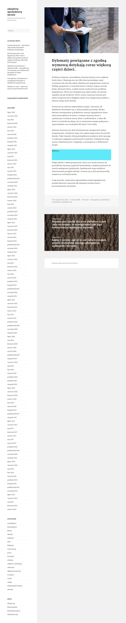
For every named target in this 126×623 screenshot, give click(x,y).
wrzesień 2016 (12, 454)
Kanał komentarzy (13, 611)
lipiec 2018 (11, 388)
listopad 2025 (12, 142)
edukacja (10, 538)
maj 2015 (10, 502)
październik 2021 (13, 289)
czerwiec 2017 (12, 425)
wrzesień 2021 (12, 292)
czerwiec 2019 (12, 362)
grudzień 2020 (12, 322)
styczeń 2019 (11, 373)
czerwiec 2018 (12, 392)
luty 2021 (10, 314)
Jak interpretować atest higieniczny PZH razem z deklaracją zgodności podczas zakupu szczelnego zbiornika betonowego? (17, 57)
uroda (9, 578)
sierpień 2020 (12, 333)
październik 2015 (13, 487)
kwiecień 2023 (12, 230)
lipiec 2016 (11, 462)
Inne (9, 542)
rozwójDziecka (104, 200)
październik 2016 (13, 450)
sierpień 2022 (12, 252)
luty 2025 (10, 167)
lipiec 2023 (11, 223)
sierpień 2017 (12, 417)
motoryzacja (11, 549)
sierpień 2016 (12, 458)
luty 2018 (10, 403)
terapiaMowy (56, 202)
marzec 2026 (11, 127)
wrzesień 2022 (12, 248)
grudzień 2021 (12, 281)
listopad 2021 (12, 285)
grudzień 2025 (12, 138)
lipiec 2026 (11, 112)
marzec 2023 (11, 234)
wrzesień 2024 (12, 182)
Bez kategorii (12, 527)
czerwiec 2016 (12, 465)
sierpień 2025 (12, 145)
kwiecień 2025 (12, 160)
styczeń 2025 (11, 171)
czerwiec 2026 (12, 116)
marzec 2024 (11, 201)
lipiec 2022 (11, 256)
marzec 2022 (11, 270)
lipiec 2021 (11, 300)
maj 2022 (10, 263)
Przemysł (10, 556)
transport (10, 575)
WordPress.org (12, 614)
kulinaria (10, 545)
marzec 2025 (11, 164)
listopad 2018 (12, 381)
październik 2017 (13, 414)
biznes (9, 531)
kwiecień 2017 (12, 432)
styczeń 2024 (11, 208)
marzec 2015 (11, 509)
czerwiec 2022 (12, 259)
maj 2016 (10, 469)
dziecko (10, 534)
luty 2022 (10, 274)
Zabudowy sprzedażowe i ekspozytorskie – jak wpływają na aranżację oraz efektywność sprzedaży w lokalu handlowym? (18, 70)
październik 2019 (13, 355)
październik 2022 (13, 245)
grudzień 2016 (12, 447)
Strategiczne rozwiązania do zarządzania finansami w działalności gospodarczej (17, 80)
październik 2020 (13, 326)
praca (9, 553)
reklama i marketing (14, 564)
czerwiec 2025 (12, 153)
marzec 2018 (11, 399)
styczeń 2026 (11, 134)
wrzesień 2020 (12, 329)
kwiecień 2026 (12, 123)
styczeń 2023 (11, 237)
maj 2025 (10, 156)
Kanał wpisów (12, 607)
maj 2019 (10, 366)
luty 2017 (10, 439)
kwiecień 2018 (12, 395)
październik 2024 (13, 178)
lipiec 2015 (11, 495)
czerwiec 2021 (12, 303)
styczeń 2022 (11, 278)
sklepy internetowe (14, 571)
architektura (11, 523)
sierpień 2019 (12, 359)
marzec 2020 (11, 348)
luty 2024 (10, 204)
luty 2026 (10, 131)
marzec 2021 (11, 311)
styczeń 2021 (11, 318)
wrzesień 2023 (12, 215)
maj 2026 (10, 120)
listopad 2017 (12, 410)
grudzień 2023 (12, 212)
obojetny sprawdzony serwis (14, 11)
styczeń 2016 (11, 476)
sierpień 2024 (12, 186)
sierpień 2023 (12, 219)
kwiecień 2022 (12, 267)
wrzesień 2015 (12, 491)
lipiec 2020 (11, 337)
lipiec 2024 (11, 189)
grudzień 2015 (12, 480)
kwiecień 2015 (12, 506)
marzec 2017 (11, 436)
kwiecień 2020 (12, 344)
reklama (10, 560)
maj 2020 (10, 340)
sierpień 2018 (12, 384)
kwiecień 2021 (12, 307)
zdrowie (10, 589)
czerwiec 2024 (12, 193)
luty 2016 (10, 473)
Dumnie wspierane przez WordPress (65, 263)
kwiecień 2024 (12, 197)
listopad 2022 (12, 241)
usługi (9, 582)
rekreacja (10, 567)
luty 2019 (10, 370)
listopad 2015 (12, 484)
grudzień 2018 (12, 377)
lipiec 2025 (11, 149)
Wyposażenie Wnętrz (15, 586)
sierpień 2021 (12, 296)
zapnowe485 (75, 200)
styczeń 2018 (11, 406)
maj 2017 (10, 428)
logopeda (95, 200)
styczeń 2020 (11, 351)
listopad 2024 (12, 175)
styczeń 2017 (11, 443)
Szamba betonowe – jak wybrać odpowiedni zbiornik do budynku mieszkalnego (18, 47)
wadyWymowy (67, 202)
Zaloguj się (11, 603)
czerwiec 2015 (12, 498)
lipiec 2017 (11, 421)
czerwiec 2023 (12, 226)
